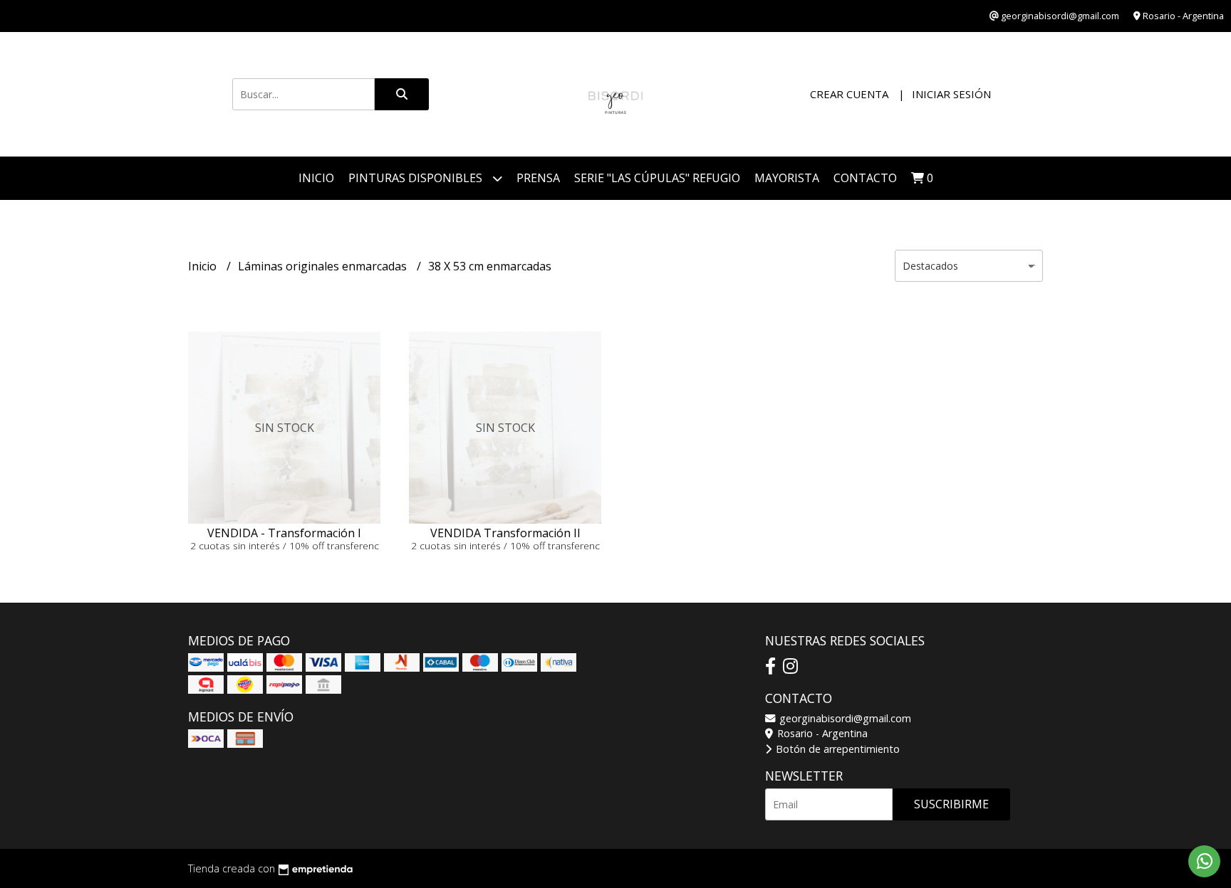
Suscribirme (951, 804)
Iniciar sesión (951, 94)
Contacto (865, 178)
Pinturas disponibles (416, 178)
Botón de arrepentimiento (836, 749)
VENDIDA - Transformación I (284, 533)
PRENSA (538, 178)
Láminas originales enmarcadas (324, 266)
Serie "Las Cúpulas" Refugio (657, 178)
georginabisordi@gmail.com (843, 718)
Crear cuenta (849, 94)
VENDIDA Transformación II (505, 533)
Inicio (316, 178)
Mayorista (786, 178)
